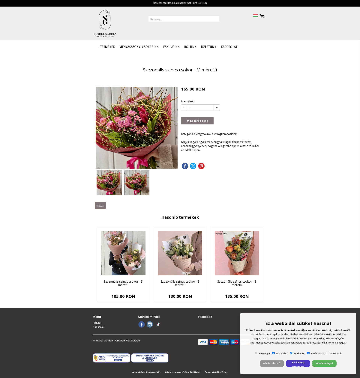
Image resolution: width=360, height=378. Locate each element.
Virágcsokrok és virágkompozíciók (216, 134)
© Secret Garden (103, 340)
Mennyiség (187, 101)
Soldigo (135, 340)
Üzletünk (208, 47)
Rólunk (190, 47)
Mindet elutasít (271, 363)
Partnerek (335, 353)
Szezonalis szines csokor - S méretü (123, 283)
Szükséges (264, 353)
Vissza (100, 205)
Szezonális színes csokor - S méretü (180, 283)
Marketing (299, 353)
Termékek (107, 47)
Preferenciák (318, 353)
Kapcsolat (229, 47)
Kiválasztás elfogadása (298, 364)
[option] (137, 128)
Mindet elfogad (324, 363)
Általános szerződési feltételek (183, 372)
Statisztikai (282, 353)
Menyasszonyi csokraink (138, 47)
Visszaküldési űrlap (216, 372)
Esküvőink (171, 47)
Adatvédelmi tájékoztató (146, 372)
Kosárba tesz (198, 121)
